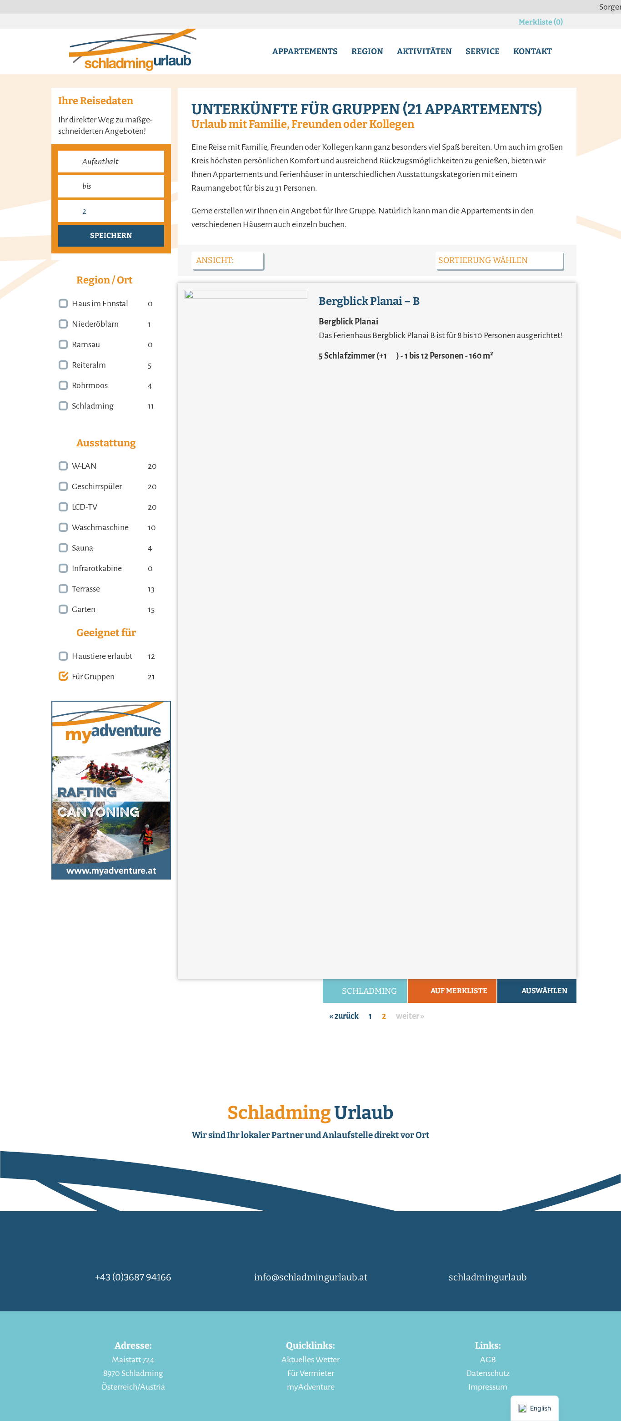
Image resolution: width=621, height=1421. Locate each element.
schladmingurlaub (488, 1277)
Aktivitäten (424, 51)
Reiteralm (89, 364)
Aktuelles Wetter (310, 1359)
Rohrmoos (90, 385)
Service (483, 51)
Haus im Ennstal (100, 303)
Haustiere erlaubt (102, 656)
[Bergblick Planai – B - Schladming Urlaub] (246, 631)
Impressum (487, 1386)
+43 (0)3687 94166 (133, 1277)
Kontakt (532, 51)
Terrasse (86, 588)
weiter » (410, 1016)
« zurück (344, 1016)
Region (367, 51)
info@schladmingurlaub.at (310, 1277)
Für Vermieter (310, 1373)
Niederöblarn (95, 324)
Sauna (82, 547)
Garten (83, 609)
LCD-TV (84, 506)
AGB (488, 1359)
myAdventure (311, 1386)
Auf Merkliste (459, 990)
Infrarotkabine (97, 568)
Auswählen (544, 990)
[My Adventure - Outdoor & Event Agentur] (111, 789)
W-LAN (84, 465)
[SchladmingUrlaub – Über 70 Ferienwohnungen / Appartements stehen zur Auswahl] (132, 50)
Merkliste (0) (541, 22)
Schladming (93, 405)
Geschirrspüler (97, 486)
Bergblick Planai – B (369, 301)
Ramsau (86, 344)
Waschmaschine (100, 527)
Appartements (305, 51)
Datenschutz (488, 1373)
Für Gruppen (93, 676)
